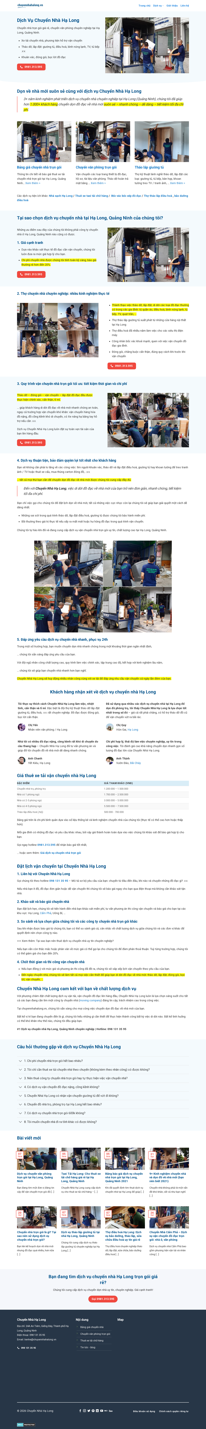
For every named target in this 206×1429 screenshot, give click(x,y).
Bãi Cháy (135, 763)
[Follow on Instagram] (84, 1411)
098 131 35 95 (58, 880)
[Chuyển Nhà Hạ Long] (30, 5)
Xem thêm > (32, 183)
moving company (90, 1000)
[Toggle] (20, 1061)
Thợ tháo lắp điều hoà (158, 195)
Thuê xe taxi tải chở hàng (91, 195)
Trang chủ (145, 5)
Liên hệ (185, 5)
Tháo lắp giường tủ (149, 167)
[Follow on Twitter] (88, 1411)
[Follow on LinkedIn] (97, 1411)
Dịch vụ (157, 5)
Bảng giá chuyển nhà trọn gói (39, 167)
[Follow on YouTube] (101, 1411)
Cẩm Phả (45, 913)
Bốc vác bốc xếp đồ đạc (126, 195)
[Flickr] (106, 1411)
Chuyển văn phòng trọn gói (96, 167)
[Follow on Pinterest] (93, 1411)
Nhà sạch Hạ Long (61, 195)
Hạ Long (133, 729)
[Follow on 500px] (111, 1411)
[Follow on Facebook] (80, 1411)
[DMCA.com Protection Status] (26, 1424)
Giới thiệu (172, 5)
